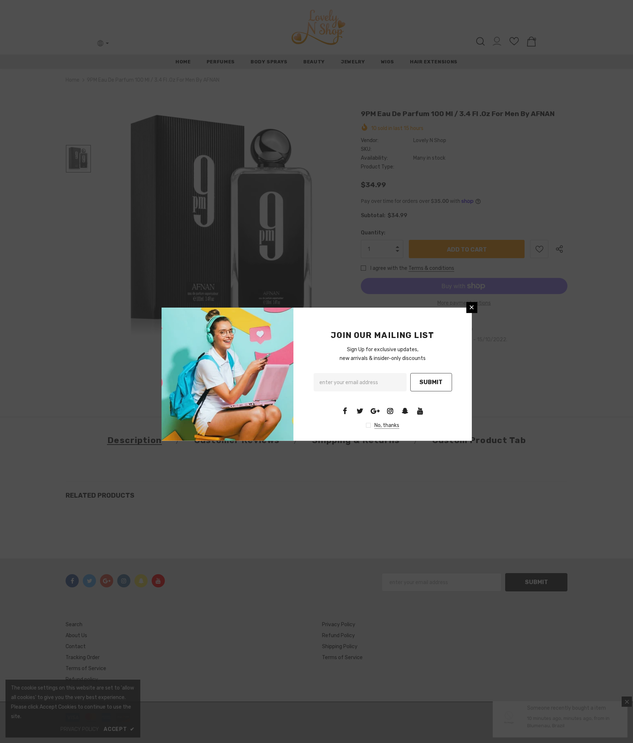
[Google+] (375, 410)
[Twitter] (360, 410)
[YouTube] (420, 410)
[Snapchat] (405, 410)
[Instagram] (390, 410)
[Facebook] (345, 410)
